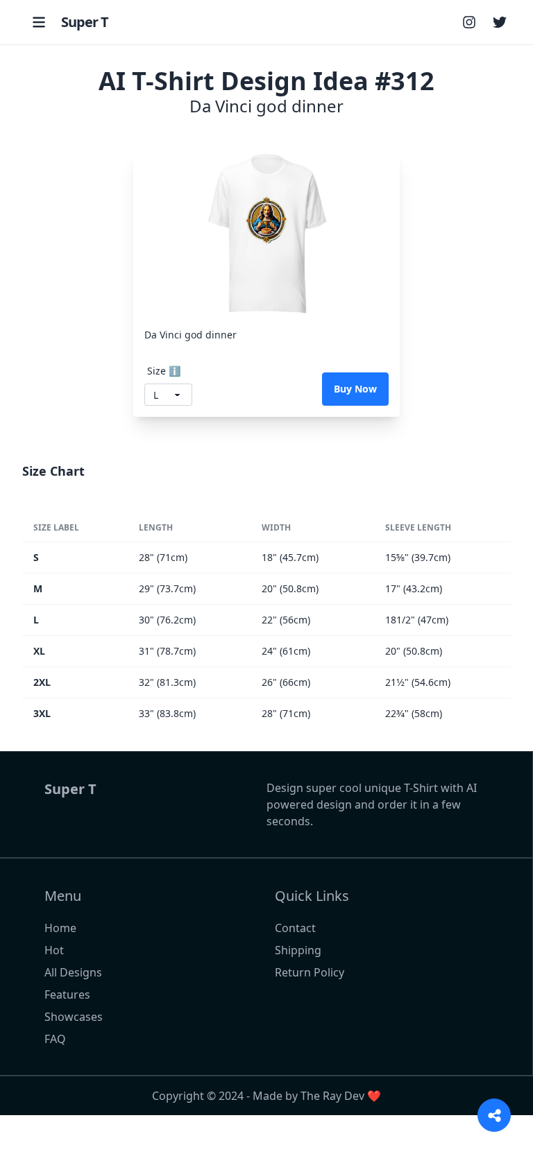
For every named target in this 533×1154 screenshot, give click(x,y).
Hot (54, 950)
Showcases (73, 1016)
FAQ (55, 1039)
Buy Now (355, 388)
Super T (84, 21)
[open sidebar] (39, 22)
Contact (295, 928)
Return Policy (309, 972)
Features (67, 994)
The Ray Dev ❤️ (341, 1095)
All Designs (73, 972)
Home (60, 928)
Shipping (298, 950)
